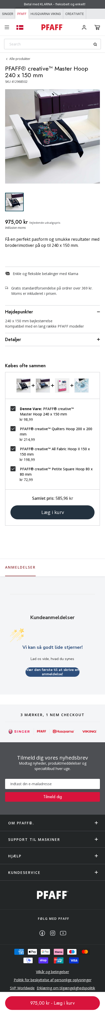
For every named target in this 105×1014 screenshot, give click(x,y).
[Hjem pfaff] (53, 895)
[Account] (84, 27)
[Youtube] (63, 933)
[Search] (97, 44)
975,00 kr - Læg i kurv (52, 1003)
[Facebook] (42, 933)
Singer (7, 14)
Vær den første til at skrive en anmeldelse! (52, 672)
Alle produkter (19, 59)
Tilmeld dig (52, 797)
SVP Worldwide (22, 988)
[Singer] (19, 731)
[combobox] (52, 44)
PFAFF (22, 14)
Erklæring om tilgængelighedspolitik (66, 988)
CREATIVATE (74, 14)
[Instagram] (52, 933)
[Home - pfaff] (52, 27)
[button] (97, 27)
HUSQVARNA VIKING (46, 14)
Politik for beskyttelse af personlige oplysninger (52, 979)
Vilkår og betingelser (52, 971)
